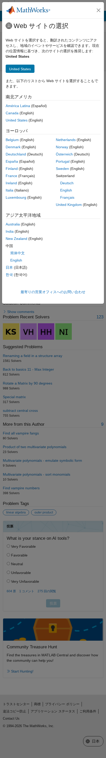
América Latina (18, 106)
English (66, 190)
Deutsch (67, 183)
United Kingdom (69, 205)
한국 (9, 275)
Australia (13, 224)
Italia (9, 190)
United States (17, 120)
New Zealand (16, 239)
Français (67, 197)
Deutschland (16, 154)
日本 (9, 267)
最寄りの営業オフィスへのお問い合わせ (53, 292)
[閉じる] (98, 10)
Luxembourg (16, 197)
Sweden (62, 169)
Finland (12, 169)
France (11, 176)
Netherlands (66, 140)
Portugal (62, 161)
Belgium (12, 140)
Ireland (11, 183)
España (12, 161)
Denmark (13, 147)
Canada (12, 113)
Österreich (64, 154)
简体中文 (17, 253)
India (10, 231)
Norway (62, 147)
